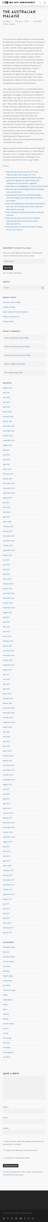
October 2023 (8, 545)
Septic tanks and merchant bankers (15, 312)
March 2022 (7, 636)
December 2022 (9, 593)
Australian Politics (9, 947)
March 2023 (7, 579)
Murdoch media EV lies (11, 317)
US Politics (6, 1057)
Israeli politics (8, 1000)
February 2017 (8, 928)
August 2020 (7, 727)
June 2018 (6, 851)
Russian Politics (8, 1024)
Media (12, 24)
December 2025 (9, 426)
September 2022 (9, 608)
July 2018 (6, 846)
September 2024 (9, 493)
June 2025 (6, 455)
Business (6, 952)
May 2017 (6, 913)
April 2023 (6, 574)
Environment (7, 981)
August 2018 (7, 842)
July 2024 (6, 502)
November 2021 (9, 655)
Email (5, 1118)
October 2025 (8, 436)
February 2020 (8, 756)
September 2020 (9, 722)
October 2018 (8, 832)
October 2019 (8, 775)
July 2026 (6, 393)
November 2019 (9, 770)
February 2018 (8, 870)
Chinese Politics (8, 961)
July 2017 (6, 904)
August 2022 (7, 612)
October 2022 (8, 603)
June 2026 (6, 397)
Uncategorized (8, 1052)
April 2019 (6, 803)
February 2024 (8, 526)
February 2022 (8, 641)
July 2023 (6, 560)
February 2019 (8, 813)
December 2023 (9, 536)
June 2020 (6, 737)
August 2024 (7, 498)
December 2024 (9, 483)
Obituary (6, 1014)
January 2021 (7, 703)
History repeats (8, 321)
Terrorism (6, 1043)
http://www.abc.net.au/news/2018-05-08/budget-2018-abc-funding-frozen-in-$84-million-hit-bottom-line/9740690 (24, 198)
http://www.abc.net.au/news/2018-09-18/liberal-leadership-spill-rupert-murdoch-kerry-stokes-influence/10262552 (23, 221)
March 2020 (7, 751)
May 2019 (6, 799)
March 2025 (7, 469)
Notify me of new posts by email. (18, 1158)
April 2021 (6, 689)
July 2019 (6, 789)
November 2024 (9, 488)
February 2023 (8, 584)
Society (5, 1033)
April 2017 (6, 918)
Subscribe (8, 268)
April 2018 (6, 861)
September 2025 (9, 440)
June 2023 (6, 565)
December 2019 (9, 765)
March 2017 (7, 923)
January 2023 (7, 588)
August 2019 (7, 784)
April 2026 (6, 407)
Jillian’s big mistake (18, 364)
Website (6, 1128)
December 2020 (9, 708)
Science (5, 1028)
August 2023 (7, 555)
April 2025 (6, 464)
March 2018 (7, 866)
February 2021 (8, 698)
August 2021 (7, 670)
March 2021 (7, 694)
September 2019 (9, 780)
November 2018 (9, 827)
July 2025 (6, 450)
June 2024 (6, 507)
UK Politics (7, 1047)
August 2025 (7, 445)
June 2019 (6, 794)
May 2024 (6, 512)
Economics (7, 966)
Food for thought (9, 990)
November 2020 (9, 713)
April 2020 (6, 746)
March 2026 (7, 412)
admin (8, 21)
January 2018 (7, 875)
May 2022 (6, 627)
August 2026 (7, 388)
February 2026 (8, 416)
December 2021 (9, 651)
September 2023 (9, 550)
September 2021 (9, 665)
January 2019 (7, 818)
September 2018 (9, 837)
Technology (7, 1038)
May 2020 (6, 741)
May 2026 (6, 402)
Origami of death (9, 307)
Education (6, 971)
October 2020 (8, 717)
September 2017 (9, 894)
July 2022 (6, 617)
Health (5, 995)
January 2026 (7, 421)
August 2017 (7, 899)
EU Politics (6, 985)
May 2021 (6, 684)
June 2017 (6, 909)
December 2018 (9, 823)
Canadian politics (9, 957)
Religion (6, 1019)
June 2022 (6, 622)
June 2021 (6, 679)
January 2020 (7, 760)
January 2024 (7, 531)
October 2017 (8, 889)
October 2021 (8, 660)
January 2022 (7, 646)
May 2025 (6, 459)
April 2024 (6, 517)
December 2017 (9, 880)
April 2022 (6, 631)
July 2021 (6, 674)
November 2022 (9, 598)
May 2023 (6, 569)
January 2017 (7, 932)
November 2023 (9, 541)
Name (6, 1107)
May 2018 (6, 856)
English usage (8, 976)
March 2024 (7, 522)
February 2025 (8, 474)
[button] (45, 3)
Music (5, 1009)
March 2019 (7, 808)
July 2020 (6, 732)
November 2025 (9, 431)
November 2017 (9, 885)
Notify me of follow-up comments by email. (21, 1150)
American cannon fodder (12, 302)
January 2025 (7, 479)
